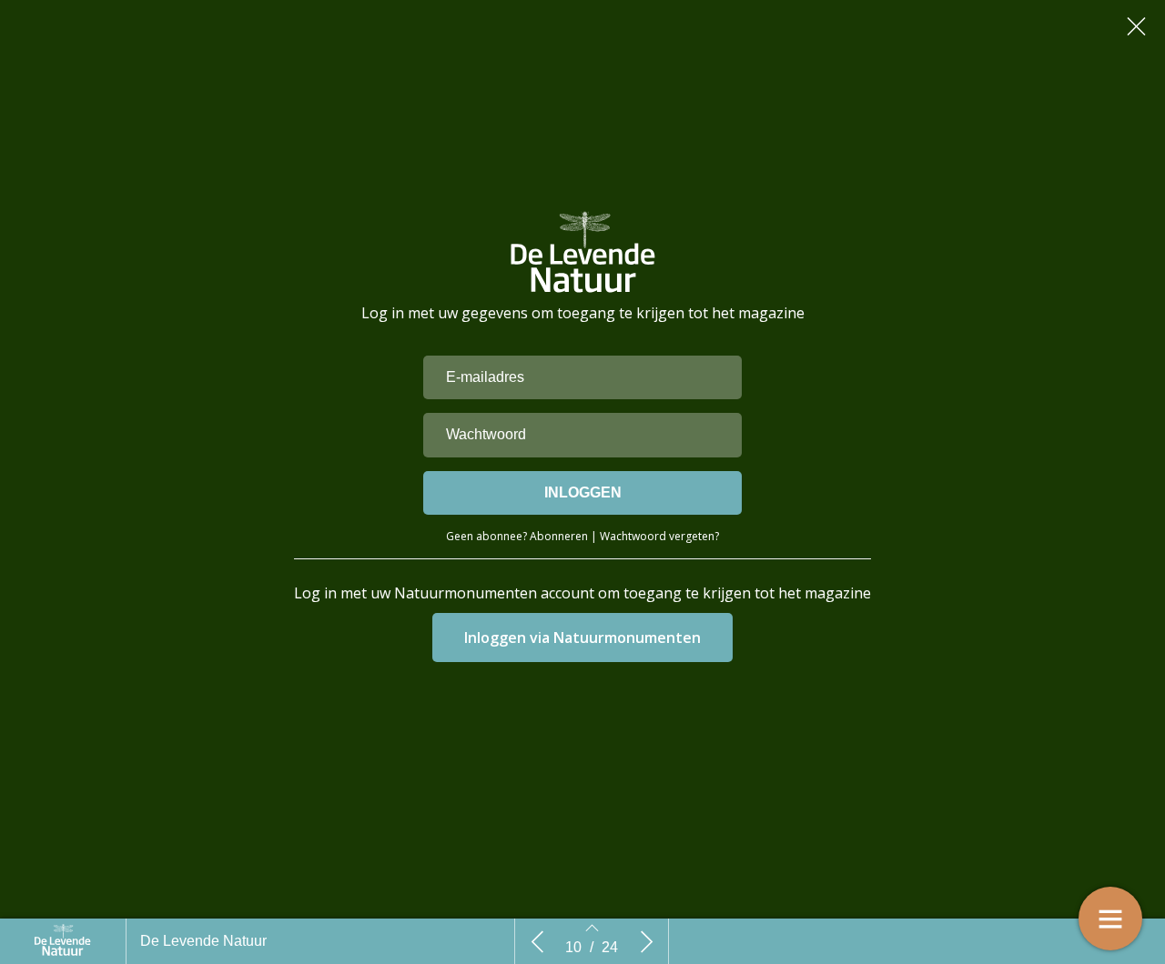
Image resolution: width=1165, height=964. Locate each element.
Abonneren (559, 536)
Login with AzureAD (583, 638)
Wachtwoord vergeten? (659, 536)
